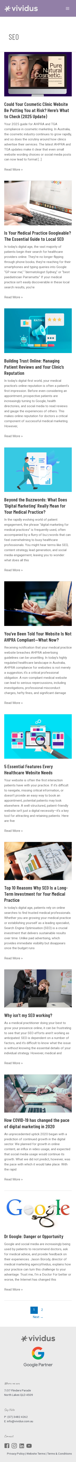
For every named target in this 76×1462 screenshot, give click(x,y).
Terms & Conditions (59, 1453)
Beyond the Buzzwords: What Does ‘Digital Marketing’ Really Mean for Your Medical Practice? (35, 505)
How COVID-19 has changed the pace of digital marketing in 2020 (36, 1123)
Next (38, 1317)
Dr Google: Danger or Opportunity (33, 1236)
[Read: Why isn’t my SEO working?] (38, 988)
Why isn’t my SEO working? (28, 1015)
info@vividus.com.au (20, 1421)
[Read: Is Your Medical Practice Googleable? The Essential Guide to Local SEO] (38, 203)
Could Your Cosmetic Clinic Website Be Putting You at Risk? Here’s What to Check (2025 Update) (36, 110)
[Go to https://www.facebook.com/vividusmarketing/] (7, 1446)
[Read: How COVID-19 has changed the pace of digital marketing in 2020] (38, 1094)
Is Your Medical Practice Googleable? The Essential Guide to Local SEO (37, 236)
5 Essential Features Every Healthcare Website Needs (28, 769)
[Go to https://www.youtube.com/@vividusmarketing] (29, 1446)
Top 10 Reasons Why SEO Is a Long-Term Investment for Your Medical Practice (36, 893)
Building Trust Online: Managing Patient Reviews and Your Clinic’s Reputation (34, 366)
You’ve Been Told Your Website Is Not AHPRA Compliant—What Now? (38, 636)
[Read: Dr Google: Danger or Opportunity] (38, 1210)
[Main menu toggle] (67, 8)
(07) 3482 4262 (17, 1416)
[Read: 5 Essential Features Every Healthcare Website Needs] (38, 736)
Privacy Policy (15, 1453)
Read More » (13, 169)
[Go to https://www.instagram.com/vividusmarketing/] (14, 1446)
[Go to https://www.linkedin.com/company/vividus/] (21, 1446)
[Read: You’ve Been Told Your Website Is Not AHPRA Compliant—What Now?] (38, 603)
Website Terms (35, 1453)
